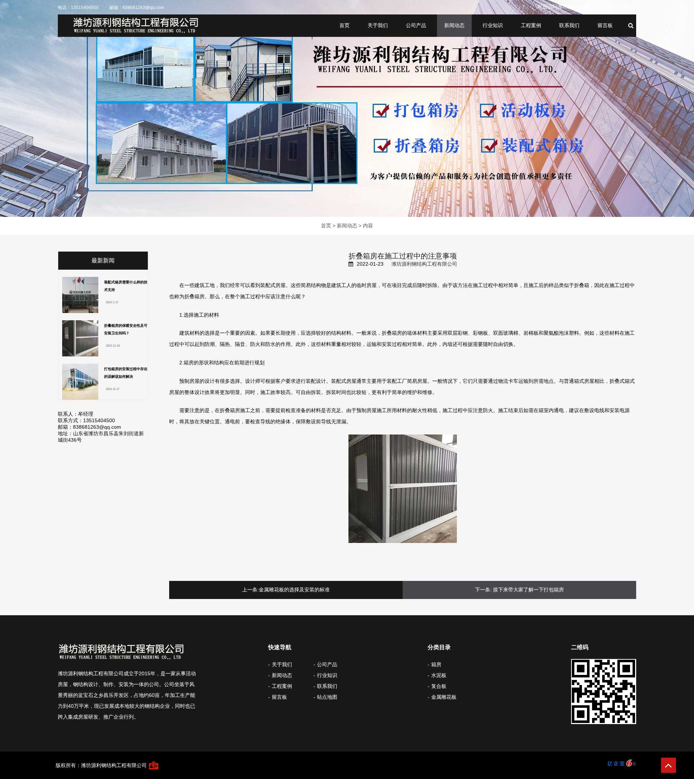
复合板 (438, 686)
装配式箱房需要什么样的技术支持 (125, 286)
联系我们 (569, 25)
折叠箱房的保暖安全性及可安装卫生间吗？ (125, 329)
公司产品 (416, 25)
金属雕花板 (444, 697)
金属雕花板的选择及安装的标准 (294, 589)
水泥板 (438, 675)
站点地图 (327, 697)
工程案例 (531, 25)
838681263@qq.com (143, 7)
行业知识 (493, 25)
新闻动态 (454, 25)
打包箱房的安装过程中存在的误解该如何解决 (125, 372)
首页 (344, 25)
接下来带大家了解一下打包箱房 (528, 589)
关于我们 (378, 25)
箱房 (436, 664)
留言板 (605, 25)
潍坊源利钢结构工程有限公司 (424, 264)
